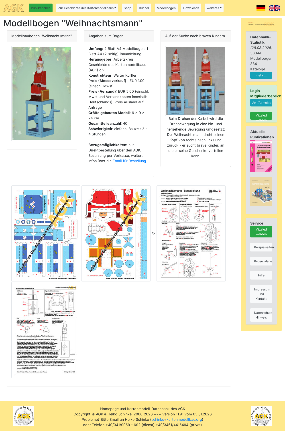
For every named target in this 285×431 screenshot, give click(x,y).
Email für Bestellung (129, 161)
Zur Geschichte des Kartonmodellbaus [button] (86, 8)
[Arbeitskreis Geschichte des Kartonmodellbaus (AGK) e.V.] (261, 23)
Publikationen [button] (41, 8)
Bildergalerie (263, 261)
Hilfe (261, 275)
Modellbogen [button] (166, 8)
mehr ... (261, 75)
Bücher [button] (144, 8)
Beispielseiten (263, 247)
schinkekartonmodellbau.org (176, 419)
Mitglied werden (261, 116)
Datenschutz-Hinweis (263, 315)
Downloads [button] (191, 8)
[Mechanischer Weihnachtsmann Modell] (195, 80)
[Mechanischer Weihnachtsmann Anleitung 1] (191, 233)
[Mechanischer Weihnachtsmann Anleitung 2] (45, 329)
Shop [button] (127, 8)
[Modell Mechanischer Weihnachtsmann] (41, 93)
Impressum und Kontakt (262, 293)
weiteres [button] (213, 8)
